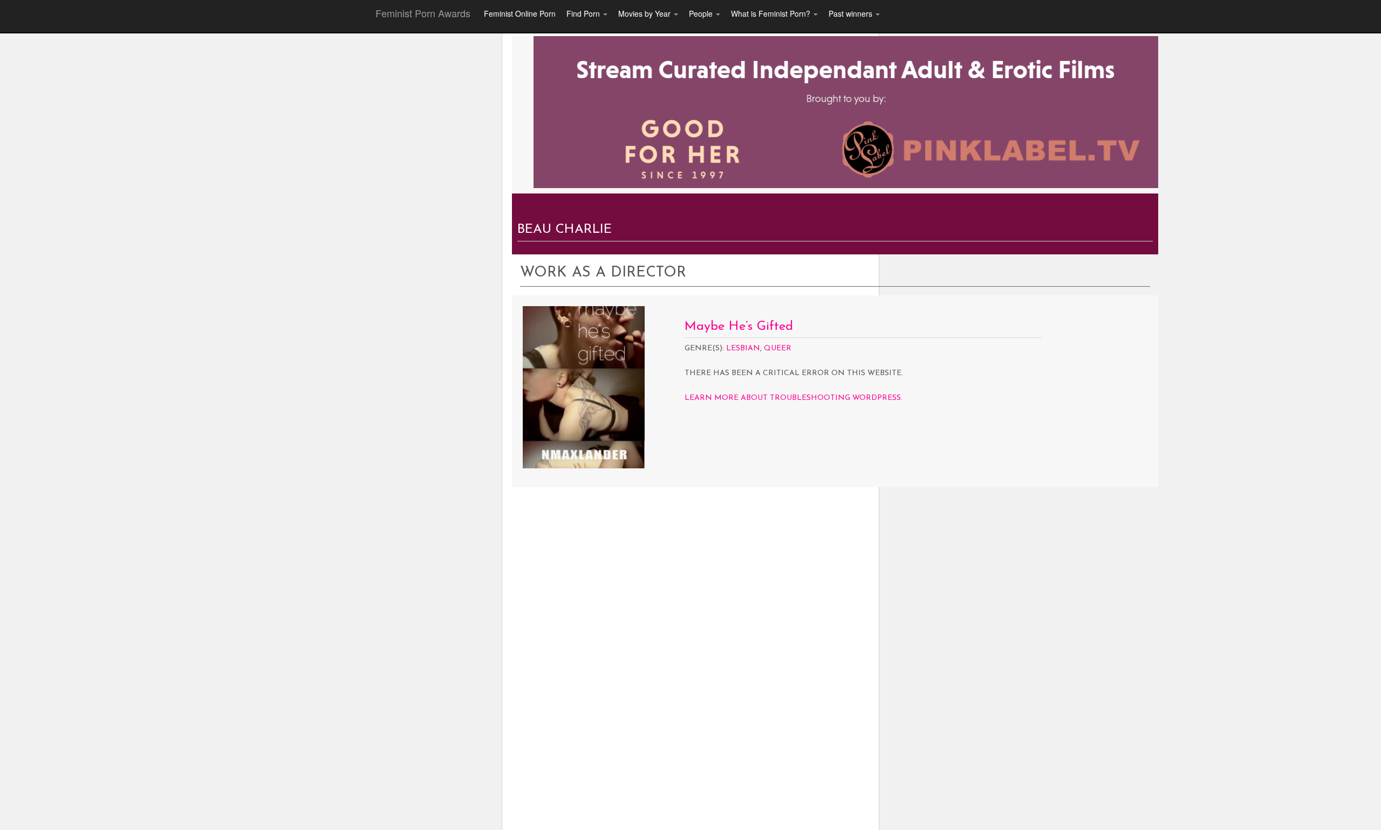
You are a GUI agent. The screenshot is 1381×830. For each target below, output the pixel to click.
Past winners (851, 13)
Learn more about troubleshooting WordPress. (794, 398)
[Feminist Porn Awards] (846, 111)
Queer (777, 348)
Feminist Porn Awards (422, 13)
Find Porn (584, 13)
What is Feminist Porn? (771, 13)
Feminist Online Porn (520, 13)
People (702, 13)
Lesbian (743, 348)
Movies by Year (645, 13)
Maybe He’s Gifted (739, 326)
